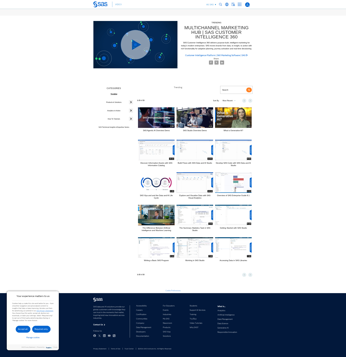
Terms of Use (115, 349)
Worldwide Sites (227, 4)
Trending (114, 94)
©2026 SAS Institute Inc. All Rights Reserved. (155, 349)
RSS (114, 335)
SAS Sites (239, 4)
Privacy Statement (100, 349)
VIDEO (118, 4)
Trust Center (129, 349)
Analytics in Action (113, 111)
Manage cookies (33, 337)
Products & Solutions (114, 102)
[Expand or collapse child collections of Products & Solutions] (131, 102)
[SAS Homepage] (101, 4)
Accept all (23, 329)
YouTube (109, 335)
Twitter (99, 335)
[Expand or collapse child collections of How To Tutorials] (131, 119)
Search (220, 4)
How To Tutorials (114, 119)
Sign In (247, 4)
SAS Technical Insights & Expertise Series (114, 127)
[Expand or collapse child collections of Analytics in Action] (131, 111)
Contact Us (233, 4)
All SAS (210, 4)
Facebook (94, 335)
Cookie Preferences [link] (173, 290)
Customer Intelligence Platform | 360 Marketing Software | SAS (215, 55)
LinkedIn (104, 335)
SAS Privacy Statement (44, 311)
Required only (41, 329)
